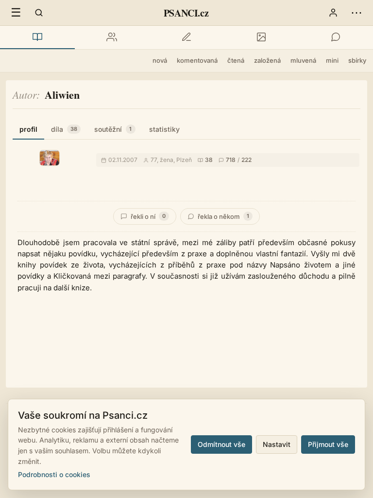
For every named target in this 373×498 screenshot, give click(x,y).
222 (246, 159)
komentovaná (197, 60)
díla (64, 129)
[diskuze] (335, 37)
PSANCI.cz (186, 13)
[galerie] (261, 37)
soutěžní (113, 129)
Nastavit (276, 444)
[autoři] (112, 37)
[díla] (37, 37)
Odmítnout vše (221, 444)
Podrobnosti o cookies (54, 474)
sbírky (357, 60)
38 (209, 159)
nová (160, 60)
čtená (235, 60)
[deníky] (186, 37)
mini (332, 60)
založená (267, 60)
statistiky (164, 129)
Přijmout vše (328, 444)
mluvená (303, 60)
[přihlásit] (333, 12)
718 (231, 159)
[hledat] (39, 12)
